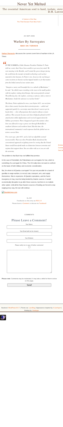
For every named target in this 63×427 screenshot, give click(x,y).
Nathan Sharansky (8, 53)
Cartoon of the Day (29, 19)
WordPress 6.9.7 (14, 308)
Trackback (42, 203)
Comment (26, 203)
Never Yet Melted (31, 3)
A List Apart (57, 308)
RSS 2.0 (39, 200)
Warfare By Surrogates (29, 41)
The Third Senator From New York (28, 22)
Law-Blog (32, 308)
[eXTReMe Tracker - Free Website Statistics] (3, 320)
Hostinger (35, 310)
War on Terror (29, 46)
